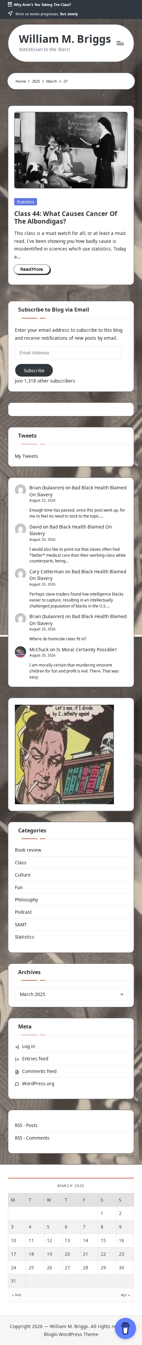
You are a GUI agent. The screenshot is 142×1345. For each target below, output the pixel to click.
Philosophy (26, 899)
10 (13, 1240)
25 (31, 1267)
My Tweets (26, 456)
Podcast (23, 912)
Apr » (125, 1295)
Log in (28, 1046)
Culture (23, 875)
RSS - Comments (32, 1138)
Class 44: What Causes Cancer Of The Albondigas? (65, 217)
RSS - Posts (26, 1125)
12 (49, 1240)
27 (67, 1267)
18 (31, 1254)
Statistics (25, 202)
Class (20, 862)
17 (13, 1254)
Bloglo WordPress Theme (71, 1334)
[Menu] (120, 43)
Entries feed (35, 1058)
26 (49, 1267)
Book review (28, 850)
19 (49, 1254)
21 (85, 1254)
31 (13, 1281)
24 (13, 1267)
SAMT (21, 924)
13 (67, 1240)
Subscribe (34, 370)
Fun (18, 887)
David (35, 527)
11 (31, 1240)
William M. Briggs (65, 38)
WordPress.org (38, 1083)
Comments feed (39, 1071)
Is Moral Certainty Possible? (86, 649)
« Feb (16, 1295)
